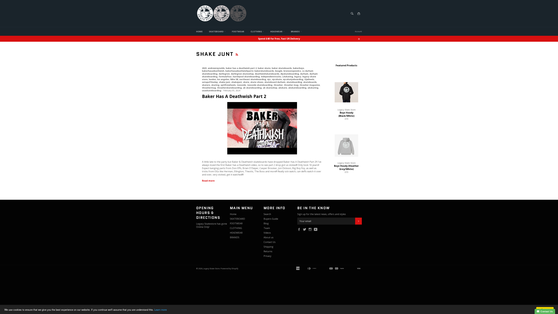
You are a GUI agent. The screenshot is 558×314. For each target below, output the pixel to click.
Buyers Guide (271, 218)
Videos (267, 232)
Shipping (268, 246)
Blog (266, 223)
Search (267, 214)
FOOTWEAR (238, 31)
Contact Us (270, 242)
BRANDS (295, 31)
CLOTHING (257, 31)
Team (267, 228)
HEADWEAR (276, 31)
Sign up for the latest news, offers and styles (321, 214)
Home (199, 31)
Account (358, 31)
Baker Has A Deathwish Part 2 (234, 96)
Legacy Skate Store (211, 268)
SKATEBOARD (216, 31)
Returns (268, 251)
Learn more (160, 309)
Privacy (267, 256)
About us (268, 237)
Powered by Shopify (229, 268)
